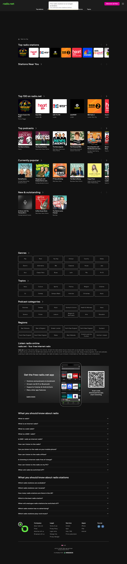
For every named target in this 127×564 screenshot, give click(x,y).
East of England (40, 328)
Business (25, 307)
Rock (40, 258)
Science (25, 314)
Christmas (86, 293)
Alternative (40, 265)
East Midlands (25, 328)
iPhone (84, 526)
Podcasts (50, 9)
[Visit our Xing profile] (102, 526)
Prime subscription (71, 534)
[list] (63, 52)
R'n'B (101, 272)
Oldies (102, 258)
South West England (40, 335)
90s (86, 272)
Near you (71, 9)
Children (101, 286)
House (86, 265)
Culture (40, 286)
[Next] (106, 44)
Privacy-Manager (55, 536)
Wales (56, 335)
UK (65, 545)
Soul (25, 272)
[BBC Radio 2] (66, 52)
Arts (86, 314)
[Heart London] (77, 52)
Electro (25, 265)
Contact (68, 526)
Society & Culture (71, 307)
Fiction (40, 314)
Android (84, 531)
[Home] (19, 39)
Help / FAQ (69, 531)
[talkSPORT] (55, 52)
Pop (25, 258)
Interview (71, 293)
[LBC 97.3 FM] (44, 52)
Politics (71, 286)
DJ (25, 293)
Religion (86, 286)
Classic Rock (40, 272)
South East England (25, 335)
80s (56, 265)
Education (102, 314)
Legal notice (53, 531)
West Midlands (71, 335)
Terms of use (53, 526)
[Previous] (101, 44)
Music (102, 293)
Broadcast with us (39, 534)
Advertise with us (39, 531)
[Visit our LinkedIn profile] (99, 526)
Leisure (56, 314)
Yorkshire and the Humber (86, 335)
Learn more (31, 397)
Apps (67, 528)
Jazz (102, 265)
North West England (86, 328)
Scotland (101, 328)
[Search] (75, 4)
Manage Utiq (53, 534)
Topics (89, 9)
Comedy (40, 293)
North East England (71, 328)
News (25, 286)
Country (86, 258)
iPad (83, 528)
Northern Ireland (102, 335)
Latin (71, 272)
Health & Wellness (86, 307)
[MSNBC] (88, 52)
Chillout (71, 258)
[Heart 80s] (34, 52)
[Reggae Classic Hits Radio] (23, 52)
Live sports (61, 9)
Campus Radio (56, 293)
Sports (56, 286)
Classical (71, 265)
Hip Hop (55, 258)
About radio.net (38, 526)
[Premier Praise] (98, 52)
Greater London (56, 328)
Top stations (39, 9)
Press (35, 528)
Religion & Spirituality (71, 314)
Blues (56, 272)
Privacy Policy (54, 528)
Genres (80, 9)
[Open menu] (123, 4)
